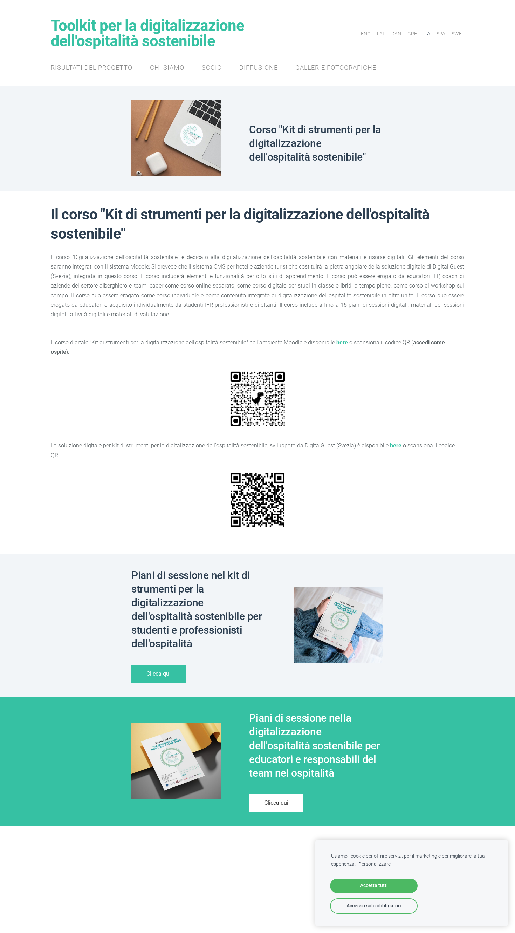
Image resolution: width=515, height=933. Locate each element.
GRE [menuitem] (412, 33)
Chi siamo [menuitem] (167, 67)
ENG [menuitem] (366, 33)
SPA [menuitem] (441, 33)
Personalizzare (374, 864)
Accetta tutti (374, 885)
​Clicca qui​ (158, 673)
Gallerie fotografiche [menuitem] (335, 67)
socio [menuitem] (212, 67)
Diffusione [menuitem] (258, 67)
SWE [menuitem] (457, 33)
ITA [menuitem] (426, 33)
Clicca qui (276, 802)
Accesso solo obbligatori (373, 906)
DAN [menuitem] (396, 33)
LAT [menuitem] (381, 33)
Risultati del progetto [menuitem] (91, 67)
